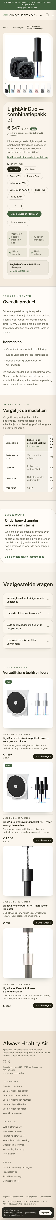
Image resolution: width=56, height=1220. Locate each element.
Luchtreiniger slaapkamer (15, 1091)
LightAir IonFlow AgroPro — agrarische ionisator (25, 907)
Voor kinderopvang (12, 1113)
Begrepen (45, 1213)
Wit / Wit (14, 169)
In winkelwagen (43, 756)
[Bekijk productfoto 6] (36, 89)
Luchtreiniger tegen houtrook (17, 1099)
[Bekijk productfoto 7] (42, 89)
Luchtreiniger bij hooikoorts (16, 1104)
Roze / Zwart (16, 196)
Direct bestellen (18, 222)
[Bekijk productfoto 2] (13, 89)
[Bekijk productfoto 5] (31, 89)
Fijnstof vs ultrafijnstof (13, 1136)
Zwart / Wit (15, 176)
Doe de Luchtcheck (12, 1086)
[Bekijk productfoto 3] (19, 89)
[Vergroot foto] (28, 58)
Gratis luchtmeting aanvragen (17, 1167)
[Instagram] (4, 1061)
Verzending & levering (13, 1149)
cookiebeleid (17, 1215)
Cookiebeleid (45, 1197)
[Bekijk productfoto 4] (25, 89)
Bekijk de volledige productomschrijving (27, 157)
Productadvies (10, 1172)
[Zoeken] (41, 15)
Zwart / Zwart (33, 176)
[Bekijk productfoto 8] (48, 89)
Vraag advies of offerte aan (24, 214)
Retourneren (9, 1153)
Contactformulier (11, 1180)
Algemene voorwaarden (13, 1197)
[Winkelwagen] (47, 15)
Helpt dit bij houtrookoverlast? (24, 613)
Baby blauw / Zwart (19, 190)
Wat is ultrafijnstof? (12, 1127)
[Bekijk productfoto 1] (7, 89)
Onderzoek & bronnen (13, 1144)
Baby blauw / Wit (18, 183)
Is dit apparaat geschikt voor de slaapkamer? (24, 626)
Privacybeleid (31, 1197)
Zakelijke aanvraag (12, 1176)
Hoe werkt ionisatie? (13, 1131)
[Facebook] (9, 1061)
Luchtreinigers (18, 27)
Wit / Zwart (30, 169)
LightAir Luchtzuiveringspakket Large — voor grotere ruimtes (26, 740)
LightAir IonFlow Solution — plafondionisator (19, 990)
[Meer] (21, 206)
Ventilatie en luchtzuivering (16, 1140)
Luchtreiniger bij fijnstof (14, 1108)
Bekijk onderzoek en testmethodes (24, 556)
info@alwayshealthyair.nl (13, 1073)
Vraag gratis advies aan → (28, 8)
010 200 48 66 (9, 1070)
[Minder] (10, 206)
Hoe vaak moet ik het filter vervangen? (21, 642)
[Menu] (53, 15)
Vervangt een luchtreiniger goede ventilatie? (25, 600)
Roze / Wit (40, 190)
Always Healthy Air (23, 15)
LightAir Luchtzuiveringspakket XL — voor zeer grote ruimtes (27, 823)
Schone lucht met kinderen (16, 1095)
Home (5, 27)
